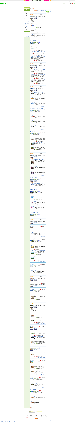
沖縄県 (25, 20)
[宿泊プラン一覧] (31, 18)
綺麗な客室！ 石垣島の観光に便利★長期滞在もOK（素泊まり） (37, 183)
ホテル (48, 12)
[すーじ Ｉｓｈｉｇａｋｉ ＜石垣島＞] (39, 227)
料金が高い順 (38, 10)
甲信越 (25, 15)
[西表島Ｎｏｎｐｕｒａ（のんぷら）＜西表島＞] (39, 361)
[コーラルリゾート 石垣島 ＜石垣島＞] (39, 214)
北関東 (25, 13)
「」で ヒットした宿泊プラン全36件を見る (40, 129)
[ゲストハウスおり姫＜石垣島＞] (39, 42)
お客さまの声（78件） (32, 239)
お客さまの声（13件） (32, 87)
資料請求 (15, 421)
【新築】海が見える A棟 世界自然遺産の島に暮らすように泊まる (37, 370)
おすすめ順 (33, 10)
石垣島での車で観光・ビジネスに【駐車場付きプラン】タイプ (38, 56)
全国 (24, 11)
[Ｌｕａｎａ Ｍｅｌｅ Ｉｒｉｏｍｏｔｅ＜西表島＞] (39, 290)
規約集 (13, 421)
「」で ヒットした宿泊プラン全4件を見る (40, 106)
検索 (36, 418)
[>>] (45, 10)
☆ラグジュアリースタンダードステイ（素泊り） (37, 92)
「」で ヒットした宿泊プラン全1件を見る (40, 236)
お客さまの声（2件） (32, 264)
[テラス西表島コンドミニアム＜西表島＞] (39, 378)
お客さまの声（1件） (32, 347)
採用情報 (11, 421)
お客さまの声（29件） (32, 360)
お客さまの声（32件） (32, 64)
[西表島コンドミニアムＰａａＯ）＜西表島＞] (39, 265)
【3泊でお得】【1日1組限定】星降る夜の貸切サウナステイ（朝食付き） (37, 336)
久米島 (26, 26)
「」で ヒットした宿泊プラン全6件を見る (40, 261)
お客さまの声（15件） (32, 226)
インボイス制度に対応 (27, 36)
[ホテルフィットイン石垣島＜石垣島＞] (39, 191)
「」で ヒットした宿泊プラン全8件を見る (40, 175)
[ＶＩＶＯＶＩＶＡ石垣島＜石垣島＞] (39, 391)
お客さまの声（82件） (32, 289)
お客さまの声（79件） (32, 326)
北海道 (25, 12)
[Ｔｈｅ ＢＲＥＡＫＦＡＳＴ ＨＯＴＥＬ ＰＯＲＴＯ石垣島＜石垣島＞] (39, 110)
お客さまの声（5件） (32, 377)
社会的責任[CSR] (8, 421)
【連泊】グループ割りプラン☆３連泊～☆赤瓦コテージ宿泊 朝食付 (37, 142)
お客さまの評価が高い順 (42, 10)
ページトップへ (50, 420)
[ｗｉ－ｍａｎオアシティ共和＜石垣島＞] (39, 179)
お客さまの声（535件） (32, 15)
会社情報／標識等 (1, 421)
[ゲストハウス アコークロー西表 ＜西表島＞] (39, 240)
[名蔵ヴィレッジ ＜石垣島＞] (39, 133)
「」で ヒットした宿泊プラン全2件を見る (40, 323)
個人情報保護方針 (5, 421)
